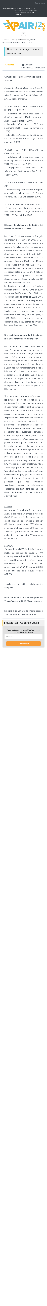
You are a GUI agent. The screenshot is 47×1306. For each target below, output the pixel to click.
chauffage (24, 193)
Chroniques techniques (20, 40)
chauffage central (13, 117)
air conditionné (14, 211)
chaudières (28, 113)
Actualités (9, 64)
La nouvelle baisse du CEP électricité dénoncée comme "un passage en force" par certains (26, 11)
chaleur (11, 239)
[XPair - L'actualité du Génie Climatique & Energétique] (24, 25)
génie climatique (25, 88)
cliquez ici (38, 601)
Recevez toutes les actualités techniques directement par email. (23, 631)
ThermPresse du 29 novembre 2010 (21, 614)
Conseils (6, 40)
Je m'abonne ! (23, 643)
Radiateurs (12, 113)
